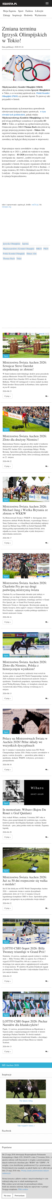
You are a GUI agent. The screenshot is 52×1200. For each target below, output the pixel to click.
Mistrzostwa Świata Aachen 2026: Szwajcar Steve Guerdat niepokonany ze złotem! (25, 366)
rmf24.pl (35, 204)
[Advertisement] (26, 291)
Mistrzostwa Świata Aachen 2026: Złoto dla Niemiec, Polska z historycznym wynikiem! (25, 665)
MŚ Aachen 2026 (10, 1065)
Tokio (19, 258)
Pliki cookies (23, 1189)
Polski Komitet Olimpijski (14, 253)
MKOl (39, 248)
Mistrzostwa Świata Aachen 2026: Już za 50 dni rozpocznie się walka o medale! (25, 880)
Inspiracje (17, 15)
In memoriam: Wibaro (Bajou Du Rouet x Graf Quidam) (24, 811)
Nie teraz (7, 1195)
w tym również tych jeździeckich (24, 113)
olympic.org (6, 206)
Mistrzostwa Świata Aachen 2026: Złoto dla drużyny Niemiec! (25, 438)
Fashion (29, 10)
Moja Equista (9, 10)
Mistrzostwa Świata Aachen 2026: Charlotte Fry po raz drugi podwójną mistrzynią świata (25, 586)
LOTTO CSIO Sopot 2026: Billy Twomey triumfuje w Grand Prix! (24, 950)
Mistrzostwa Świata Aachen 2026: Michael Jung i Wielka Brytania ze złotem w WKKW (25, 510)
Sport (20, 10)
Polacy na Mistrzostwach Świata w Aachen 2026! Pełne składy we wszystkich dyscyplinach (25, 742)
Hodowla (28, 15)
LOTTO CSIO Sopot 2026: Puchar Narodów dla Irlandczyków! (25, 1023)
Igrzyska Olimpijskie (11, 243)
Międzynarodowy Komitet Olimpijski (18, 248)
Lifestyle (39, 10)
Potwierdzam (20, 1195)
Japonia (25, 243)
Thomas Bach (9, 258)
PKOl (45, 248)
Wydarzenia (40, 15)
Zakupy (6, 15)
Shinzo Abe (32, 253)
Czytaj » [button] (7, 396)
